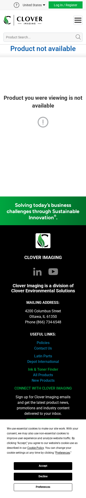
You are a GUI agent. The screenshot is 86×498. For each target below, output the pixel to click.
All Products (43, 375)
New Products (43, 380)
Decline (43, 476)
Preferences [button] (62, 452)
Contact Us (43, 348)
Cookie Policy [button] (35, 448)
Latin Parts (43, 356)
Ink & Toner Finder (43, 369)
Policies (43, 343)
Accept (43, 465)
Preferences (43, 487)
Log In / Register (65, 5)
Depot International (43, 361)
